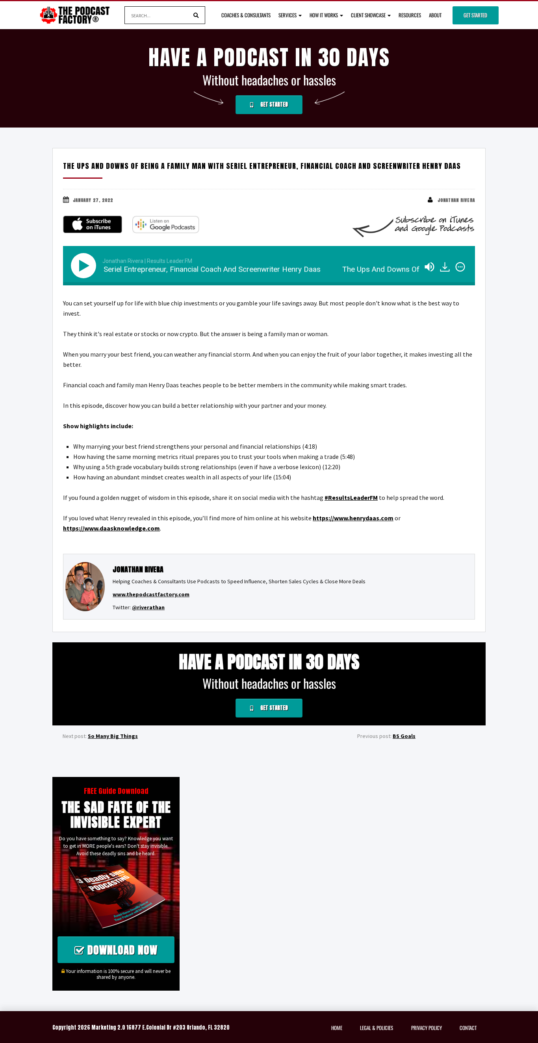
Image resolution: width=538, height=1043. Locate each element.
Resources (410, 15)
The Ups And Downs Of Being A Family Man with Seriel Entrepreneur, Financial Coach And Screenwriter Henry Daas (262, 166)
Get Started (475, 15)
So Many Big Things (113, 736)
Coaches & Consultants (246, 15)
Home (336, 1028)
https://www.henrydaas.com (353, 518)
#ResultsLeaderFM (351, 497)
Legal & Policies (376, 1028)
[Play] (85, 266)
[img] (460, 267)
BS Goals (404, 736)
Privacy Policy (426, 1028)
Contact (468, 1028)
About (435, 15)
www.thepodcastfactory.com (151, 594)
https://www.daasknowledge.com (111, 528)
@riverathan (148, 607)
